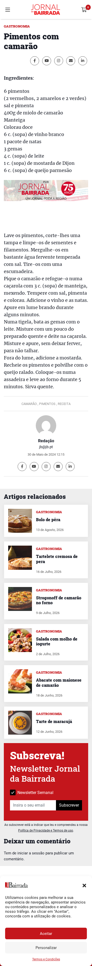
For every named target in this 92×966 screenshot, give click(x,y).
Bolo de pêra (48, 519)
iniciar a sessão (30, 853)
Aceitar (46, 933)
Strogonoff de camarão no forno (58, 600)
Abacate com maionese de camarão (59, 682)
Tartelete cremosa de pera (57, 559)
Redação (46, 440)
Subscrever (69, 805)
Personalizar (46, 947)
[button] (84, 885)
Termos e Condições (46, 959)
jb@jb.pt (46, 447)
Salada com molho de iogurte (56, 641)
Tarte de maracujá (54, 721)
